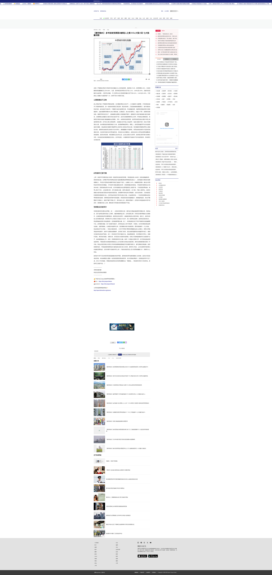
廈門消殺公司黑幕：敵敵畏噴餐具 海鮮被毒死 (167, 78)
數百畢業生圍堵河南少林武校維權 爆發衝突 (167, 43)
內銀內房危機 (162, 195)
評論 (140, 18)
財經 (129, 18)
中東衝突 (161, 191)
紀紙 (160, 18)
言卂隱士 (170, 101)
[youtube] (151, 542)
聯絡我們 (142, 572)
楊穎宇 (170, 96)
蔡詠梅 (175, 96)
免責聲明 (148, 572)
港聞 (118, 18)
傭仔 (163, 99)
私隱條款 (154, 572)
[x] (147, 542)
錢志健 (158, 93)
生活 (144, 18)
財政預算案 (118, 358)
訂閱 (128, 354)
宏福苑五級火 (162, 205)
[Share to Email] (131, 79)
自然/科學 (155, 18)
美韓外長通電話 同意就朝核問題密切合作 (167, 40)
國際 (126, 18)
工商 (117, 563)
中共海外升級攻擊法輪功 (164, 203)
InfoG (133, 18)
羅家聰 (175, 93)
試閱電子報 (96, 11)
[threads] (144, 542)
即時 (111, 18)
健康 (147, 18)
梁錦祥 (164, 93)
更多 (174, 104)
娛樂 (171, 18)
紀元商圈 (167, 11)
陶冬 (158, 104)
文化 (151, 18)
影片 (96, 545)
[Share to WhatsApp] (129, 79)
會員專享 (107, 18)
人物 (96, 565)
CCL (113, 358)
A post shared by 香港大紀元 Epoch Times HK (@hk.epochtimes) (170, 143)
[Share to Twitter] (125, 79)
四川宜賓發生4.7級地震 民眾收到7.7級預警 (167, 62)
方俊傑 (175, 90)
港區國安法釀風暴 (163, 199)
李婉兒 (164, 101)
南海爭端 (161, 189)
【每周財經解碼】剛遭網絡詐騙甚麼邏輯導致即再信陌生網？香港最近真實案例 (167, 82)
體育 (164, 18)
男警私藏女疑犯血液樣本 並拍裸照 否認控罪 (167, 73)
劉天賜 (170, 90)
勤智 (99, 358)
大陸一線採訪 (162, 201)
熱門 (115, 18)
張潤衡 (168, 99)
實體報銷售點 (103, 11)
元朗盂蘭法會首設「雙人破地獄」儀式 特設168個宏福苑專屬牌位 (167, 38)
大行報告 (161, 197)
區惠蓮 (158, 107)
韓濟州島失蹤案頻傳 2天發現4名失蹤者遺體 (167, 64)
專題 (96, 560)
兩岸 (122, 18)
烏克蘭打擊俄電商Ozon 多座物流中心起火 (167, 75)
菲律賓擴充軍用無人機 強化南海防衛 (166, 45)
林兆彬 (158, 99)
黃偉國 (158, 96)
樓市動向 (104, 358)
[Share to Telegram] (127, 79)
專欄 (137, 18)
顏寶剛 (164, 96)
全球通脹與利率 (162, 185)
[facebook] (141, 542)
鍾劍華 (164, 90)
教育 (167, 18)
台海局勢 (161, 187)
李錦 (174, 99)
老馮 (176, 101)
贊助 (162, 11)
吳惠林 (158, 101)
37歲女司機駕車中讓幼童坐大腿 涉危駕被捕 (167, 66)
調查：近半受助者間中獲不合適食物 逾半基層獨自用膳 (168, 52)
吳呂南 (170, 93)
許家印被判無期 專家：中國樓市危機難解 (167, 80)
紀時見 (160, 183)
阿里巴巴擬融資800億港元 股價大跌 (166, 68)
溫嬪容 (163, 104)
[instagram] (138, 542)
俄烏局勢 (161, 193)
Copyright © (160, 572)
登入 (120, 354)
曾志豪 (158, 90)
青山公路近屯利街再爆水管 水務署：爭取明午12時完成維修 (168, 54)
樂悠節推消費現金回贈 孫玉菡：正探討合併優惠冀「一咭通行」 (168, 36)
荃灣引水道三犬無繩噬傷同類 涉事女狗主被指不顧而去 (168, 50)
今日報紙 (97, 542)
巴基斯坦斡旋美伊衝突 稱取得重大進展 (166, 47)
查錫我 (168, 104)
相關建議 (136, 572)
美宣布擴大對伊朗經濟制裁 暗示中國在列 (167, 71)
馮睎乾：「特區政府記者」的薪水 (165, 33)
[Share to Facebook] (123, 79)
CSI (109, 358)
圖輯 (117, 560)
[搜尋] (177, 11)
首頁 (101, 18)
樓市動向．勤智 (97, 29)
